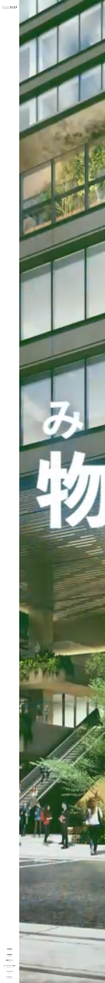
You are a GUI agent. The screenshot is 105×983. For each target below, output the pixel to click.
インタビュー (9, 977)
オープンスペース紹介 (10, 966)
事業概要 (9, 955)
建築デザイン (9, 960)
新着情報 (9, 949)
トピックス (10, 972)
